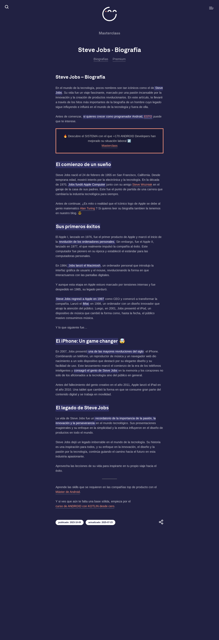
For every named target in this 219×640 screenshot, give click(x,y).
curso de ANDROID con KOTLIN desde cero (85, 506)
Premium (119, 59)
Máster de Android (68, 491)
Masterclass (109, 33)
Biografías (101, 59)
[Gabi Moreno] (109, 14)
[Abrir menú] (211, 8)
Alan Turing (87, 208)
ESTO (148, 116)
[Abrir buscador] (6, 7)
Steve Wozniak (142, 184)
